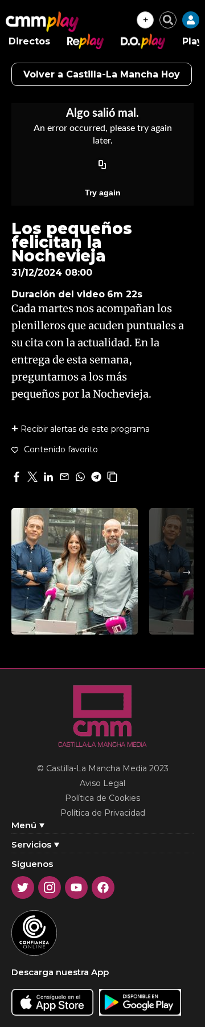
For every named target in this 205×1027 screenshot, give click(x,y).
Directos (29, 41)
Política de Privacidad (102, 813)
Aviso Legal (102, 783)
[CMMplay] (42, 21)
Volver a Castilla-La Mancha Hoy (101, 74)
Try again (103, 192)
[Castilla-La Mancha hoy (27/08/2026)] (74, 571)
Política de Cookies (102, 798)
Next (187, 572)
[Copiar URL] (102, 165)
